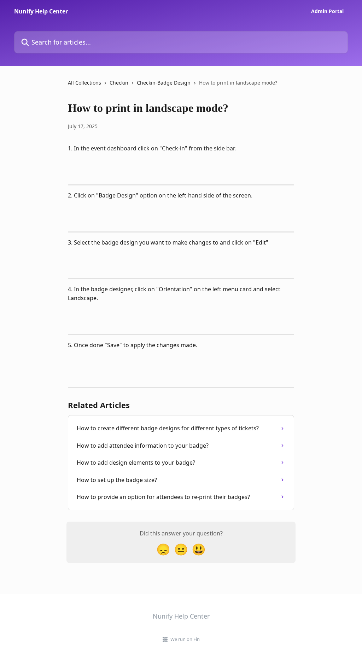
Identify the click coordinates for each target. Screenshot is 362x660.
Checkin (119, 82)
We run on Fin (185, 639)
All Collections (84, 82)
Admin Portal (327, 11)
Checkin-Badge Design (164, 82)
